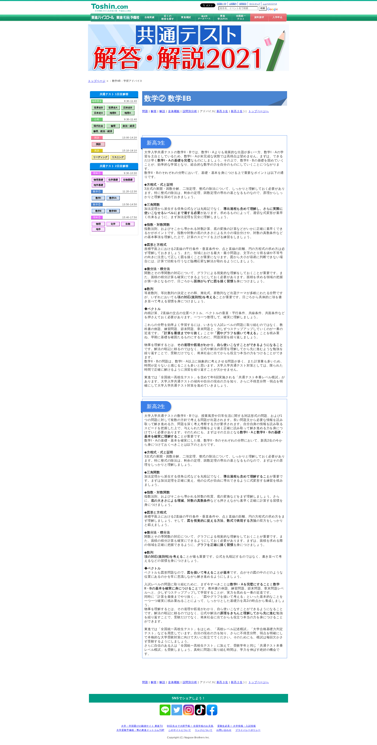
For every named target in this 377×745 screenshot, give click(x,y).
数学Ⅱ (98, 211)
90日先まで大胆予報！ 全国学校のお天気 (190, 726)
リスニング (118, 157)
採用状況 (242, 4)
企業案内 (232, 4)
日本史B (127, 107)
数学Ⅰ (98, 198)
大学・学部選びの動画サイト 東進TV (142, 726)
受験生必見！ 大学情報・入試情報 (236, 726)
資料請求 (259, 17)
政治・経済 (129, 126)
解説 (162, 111)
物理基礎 (98, 179)
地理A (127, 113)
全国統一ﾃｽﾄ (221, 4)
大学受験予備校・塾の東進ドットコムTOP (140, 730)
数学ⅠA (113, 198)
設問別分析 (190, 111)
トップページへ (258, 111)
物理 (98, 224)
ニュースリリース (270, 4)
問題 (145, 111)
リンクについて (203, 730)
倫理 (113, 126)
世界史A (113, 107)
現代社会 (98, 126)
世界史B (98, 107)
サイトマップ (254, 4)
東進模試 (186, 17)
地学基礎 (98, 185)
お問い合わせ (224, 730)
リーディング (100, 157)
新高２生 (236, 111)
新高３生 (222, 111)
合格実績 (150, 17)
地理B (113, 113)
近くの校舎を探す (167, 17)
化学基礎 (113, 179)
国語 (98, 144)
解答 (154, 111)
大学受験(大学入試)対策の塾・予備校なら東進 (113, 11)
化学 (113, 224)
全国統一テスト (241, 17)
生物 (127, 224)
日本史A (98, 113)
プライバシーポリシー (248, 730)
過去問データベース (204, 17)
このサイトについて (179, 730)
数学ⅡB (113, 211)
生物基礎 (128, 179)
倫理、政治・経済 (102, 131)
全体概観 (174, 111)
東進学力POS (223, 17)
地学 (98, 229)
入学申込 (278, 17)
